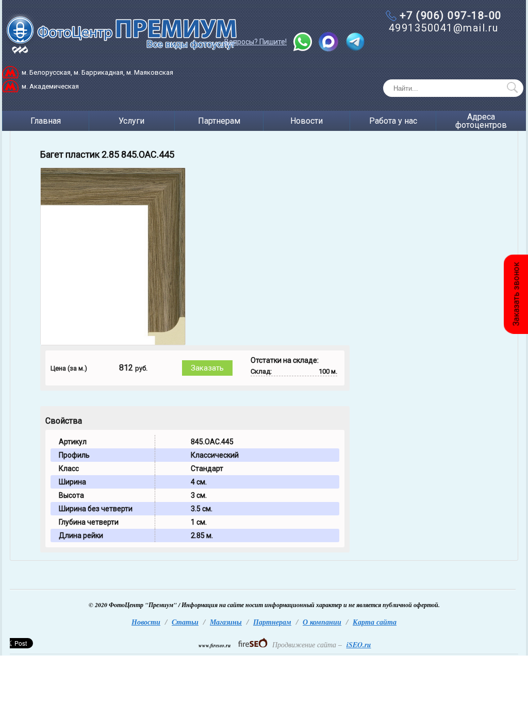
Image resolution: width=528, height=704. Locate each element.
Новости (306, 121)
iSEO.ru (358, 645)
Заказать (207, 368)
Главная (45, 121)
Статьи (185, 622)
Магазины (226, 622)
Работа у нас (393, 121)
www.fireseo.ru (215, 645)
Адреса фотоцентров (481, 121)
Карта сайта (375, 622)
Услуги (131, 121)
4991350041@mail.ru (444, 28)
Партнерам (219, 121)
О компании (322, 622)
